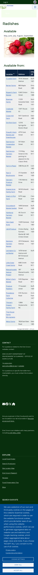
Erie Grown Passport (9, 473)
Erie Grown (10, 5)
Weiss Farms (10, 321)
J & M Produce (11, 229)
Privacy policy (11, 550)
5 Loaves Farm (11, 78)
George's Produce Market (9, 182)
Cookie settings (18, 559)
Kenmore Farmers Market (9, 243)
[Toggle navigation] (35, 7)
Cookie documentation (14, 553)
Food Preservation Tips (10, 482)
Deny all (18, 565)
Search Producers (8, 464)
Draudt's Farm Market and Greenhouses (11, 134)
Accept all (18, 570)
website (21, 366)
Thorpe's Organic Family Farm (10, 305)
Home (7, 13)
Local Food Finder (8, 459)
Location (10, 74)
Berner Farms (11, 85)
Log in (5, 2)
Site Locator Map (8, 468)
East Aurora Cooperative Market (10, 144)
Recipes (5, 478)
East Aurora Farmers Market (10, 153)
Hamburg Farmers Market (9, 215)
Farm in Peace (11, 166)
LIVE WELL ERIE (15, 433)
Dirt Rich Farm (11, 123)
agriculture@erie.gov (9, 366)
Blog (4, 487)
